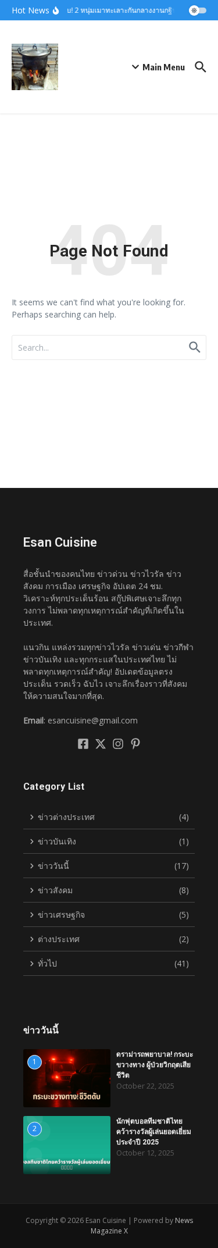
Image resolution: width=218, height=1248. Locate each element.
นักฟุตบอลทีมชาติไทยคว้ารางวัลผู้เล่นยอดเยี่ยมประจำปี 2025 (153, 1131)
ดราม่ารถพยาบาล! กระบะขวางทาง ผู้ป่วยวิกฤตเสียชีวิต (154, 1064)
